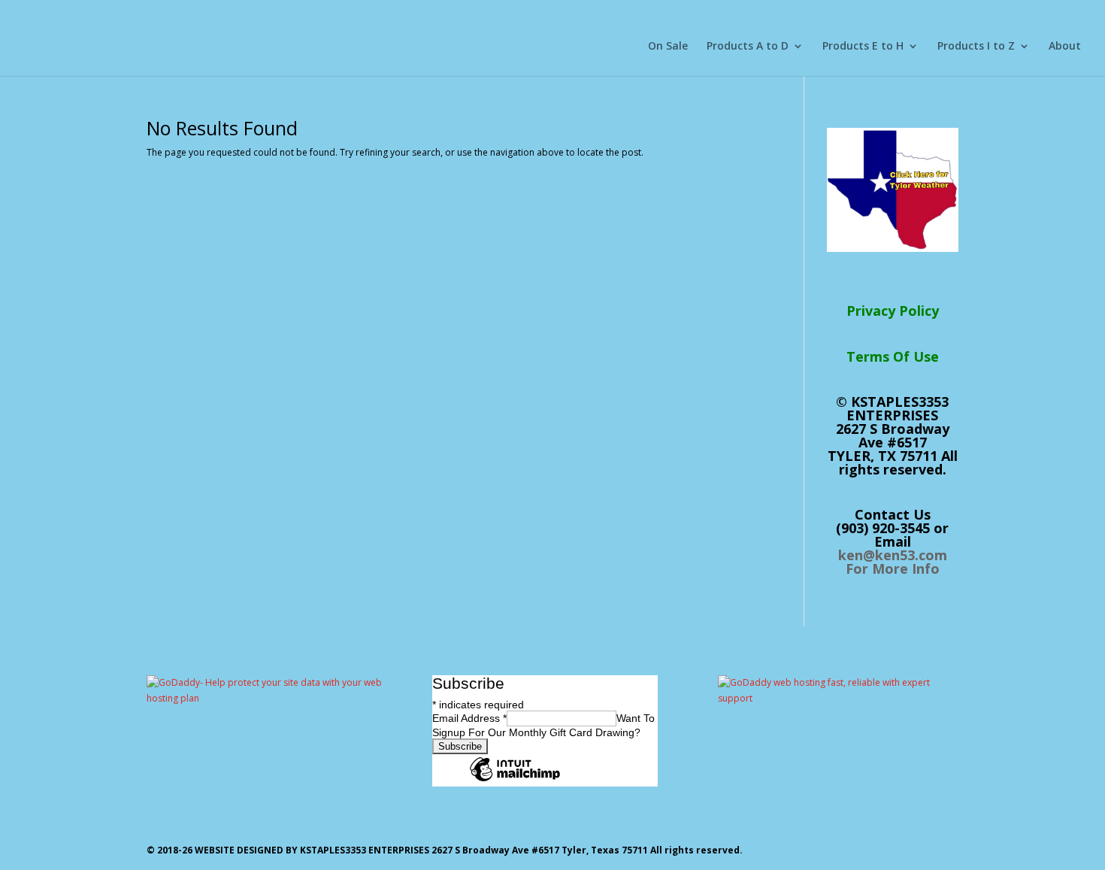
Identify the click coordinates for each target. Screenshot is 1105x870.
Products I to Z (976, 47)
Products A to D (748, 47)
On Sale (668, 47)
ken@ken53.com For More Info (892, 561)
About (1065, 47)
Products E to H (863, 47)
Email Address (469, 718)
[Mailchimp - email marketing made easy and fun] (515, 781)
